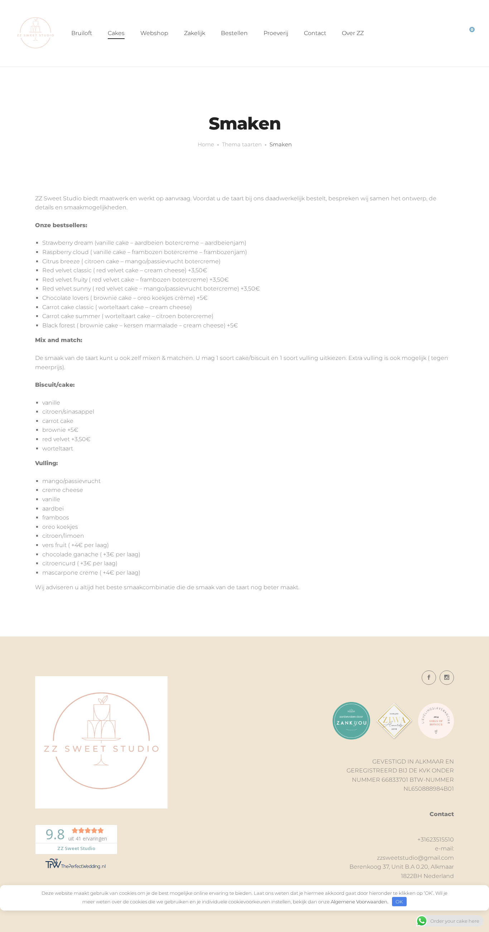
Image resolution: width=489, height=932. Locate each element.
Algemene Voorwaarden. (359, 901)
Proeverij (275, 33)
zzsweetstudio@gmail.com (415, 857)
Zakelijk (194, 33)
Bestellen (234, 33)
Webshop (154, 33)
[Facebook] (429, 677)
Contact (315, 33)
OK (399, 901)
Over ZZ (353, 33)
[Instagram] (447, 677)
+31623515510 (435, 839)
